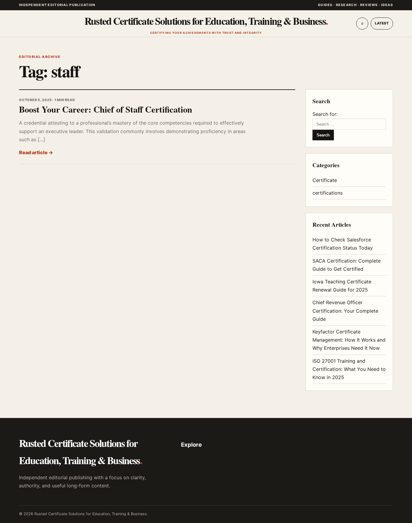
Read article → (36, 152)
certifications (327, 193)
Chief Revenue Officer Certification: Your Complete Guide (345, 310)
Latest (382, 23)
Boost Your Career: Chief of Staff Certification (105, 109)
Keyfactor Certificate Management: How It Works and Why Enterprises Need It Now (348, 340)
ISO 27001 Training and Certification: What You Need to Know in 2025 (349, 369)
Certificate (324, 180)
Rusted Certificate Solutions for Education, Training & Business (206, 23)
